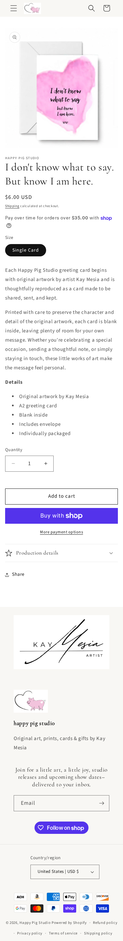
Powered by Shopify (69, 922)
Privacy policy (29, 933)
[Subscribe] (101, 803)
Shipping (12, 206)
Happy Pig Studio (35, 922)
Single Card (25, 250)
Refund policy (105, 922)
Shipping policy (98, 933)
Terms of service (63, 933)
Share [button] (18, 574)
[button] (13, 8)
